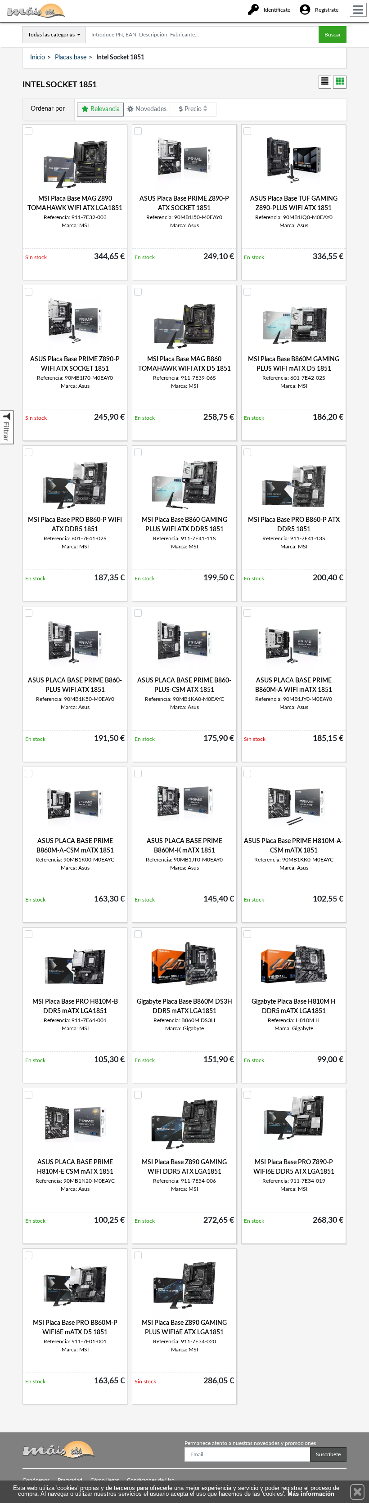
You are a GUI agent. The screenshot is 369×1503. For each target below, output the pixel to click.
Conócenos (36, 1480)
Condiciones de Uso (151, 1480)
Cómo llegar (104, 1480)
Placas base (70, 57)
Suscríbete (328, 1454)
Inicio (37, 57)
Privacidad (70, 1480)
